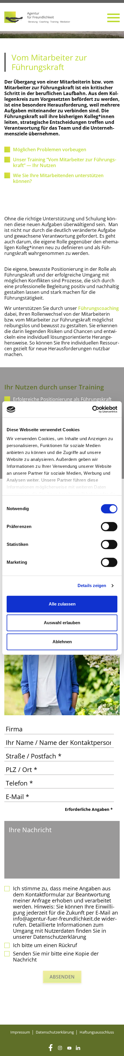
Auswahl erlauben (62, 622)
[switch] (109, 526)
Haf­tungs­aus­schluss (97, 1032)
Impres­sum (20, 1032)
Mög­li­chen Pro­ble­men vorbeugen (49, 149)
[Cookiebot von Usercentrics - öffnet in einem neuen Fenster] (92, 409)
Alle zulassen (62, 603)
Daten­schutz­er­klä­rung (55, 1032)
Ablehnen (62, 641)
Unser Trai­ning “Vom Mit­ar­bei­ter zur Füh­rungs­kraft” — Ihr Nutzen (64, 162)
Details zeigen (92, 585)
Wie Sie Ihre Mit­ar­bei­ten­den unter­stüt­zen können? (58, 178)
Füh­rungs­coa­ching (98, 308)
